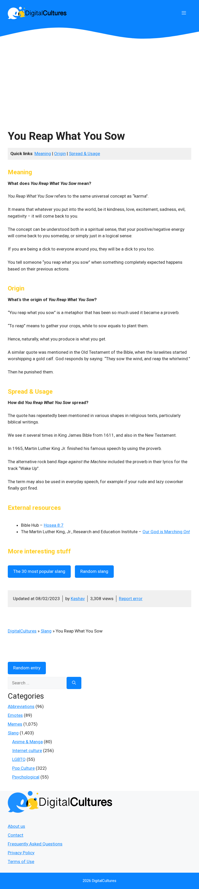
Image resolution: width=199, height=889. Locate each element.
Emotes (15, 715)
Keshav (78, 598)
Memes (15, 724)
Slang (46, 631)
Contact (15, 835)
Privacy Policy (21, 852)
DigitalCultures (22, 631)
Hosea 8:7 (53, 525)
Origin (60, 153)
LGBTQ (19, 759)
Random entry (26, 667)
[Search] (74, 683)
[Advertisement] (99, 77)
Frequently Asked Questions (35, 843)
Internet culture (27, 750)
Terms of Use (21, 861)
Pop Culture (23, 768)
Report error (131, 598)
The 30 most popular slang (39, 571)
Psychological (25, 777)
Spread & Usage (84, 153)
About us (16, 826)
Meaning (42, 153)
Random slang (94, 571)
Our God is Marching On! (166, 531)
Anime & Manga (27, 741)
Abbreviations (21, 706)
